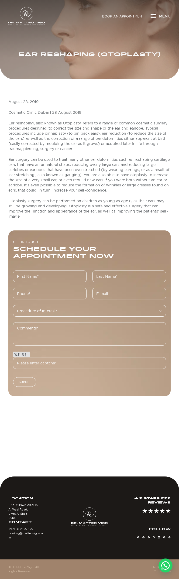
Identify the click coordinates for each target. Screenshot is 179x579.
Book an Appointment (123, 16)
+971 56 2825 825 (20, 529)
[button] (165, 565)
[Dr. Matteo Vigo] (26, 16)
